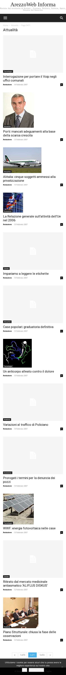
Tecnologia (8, 71)
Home (5, 25)
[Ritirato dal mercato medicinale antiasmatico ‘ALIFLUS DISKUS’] (33, 559)
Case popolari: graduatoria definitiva (28, 327)
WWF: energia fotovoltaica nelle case (29, 528)
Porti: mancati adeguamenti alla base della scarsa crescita (29, 133)
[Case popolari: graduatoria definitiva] (33, 304)
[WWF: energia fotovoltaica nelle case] (33, 509)
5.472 (42, 655)
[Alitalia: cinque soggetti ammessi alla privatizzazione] (33, 160)
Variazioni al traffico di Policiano (25, 425)
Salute (6, 268)
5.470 (22, 655)
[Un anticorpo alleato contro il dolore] (33, 353)
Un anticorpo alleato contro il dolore (28, 371)
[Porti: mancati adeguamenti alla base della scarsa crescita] (33, 110)
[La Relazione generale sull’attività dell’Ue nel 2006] (33, 203)
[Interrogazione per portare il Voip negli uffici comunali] (33, 54)
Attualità (14, 25)
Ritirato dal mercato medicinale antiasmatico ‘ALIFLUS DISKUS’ (25, 583)
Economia (7, 211)
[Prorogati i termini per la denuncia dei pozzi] (33, 455)
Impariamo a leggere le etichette (26, 273)
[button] (61, 18)
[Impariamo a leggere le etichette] (33, 251)
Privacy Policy (36, 670)
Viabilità (7, 419)
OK (24, 670)
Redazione (7, 84)
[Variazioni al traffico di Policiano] (33, 402)
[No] (62, 666)
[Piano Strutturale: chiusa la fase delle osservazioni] (33, 612)
